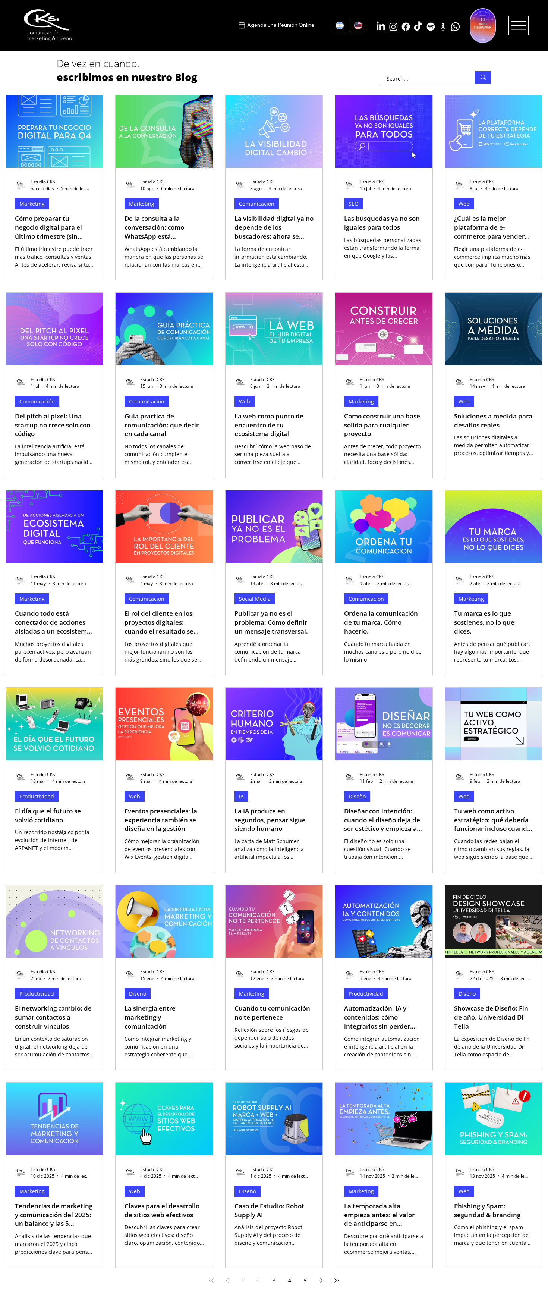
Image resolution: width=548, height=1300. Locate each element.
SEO (354, 203)
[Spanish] (340, 25)
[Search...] (483, 77)
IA (241, 796)
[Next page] (321, 1280)
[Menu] (518, 25)
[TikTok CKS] (418, 26)
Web (464, 203)
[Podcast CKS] (443, 26)
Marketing (32, 203)
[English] (358, 25)
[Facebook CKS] (405, 26)
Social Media (255, 598)
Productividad (36, 796)
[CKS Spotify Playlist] (430, 26)
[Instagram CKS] (393, 26)
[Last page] (336, 1280)
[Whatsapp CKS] (455, 26)
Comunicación (256, 203)
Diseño (357, 796)
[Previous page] (227, 1280)
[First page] (211, 1280)
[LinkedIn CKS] (380, 26)
